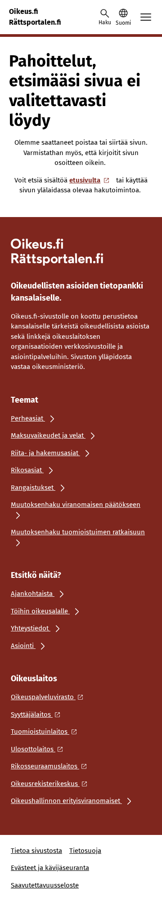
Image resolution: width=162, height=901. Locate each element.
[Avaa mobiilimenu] (146, 17)
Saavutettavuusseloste (45, 885)
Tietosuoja (85, 851)
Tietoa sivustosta (36, 851)
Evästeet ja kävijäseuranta (50, 868)
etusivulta (84, 180)
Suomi (123, 23)
